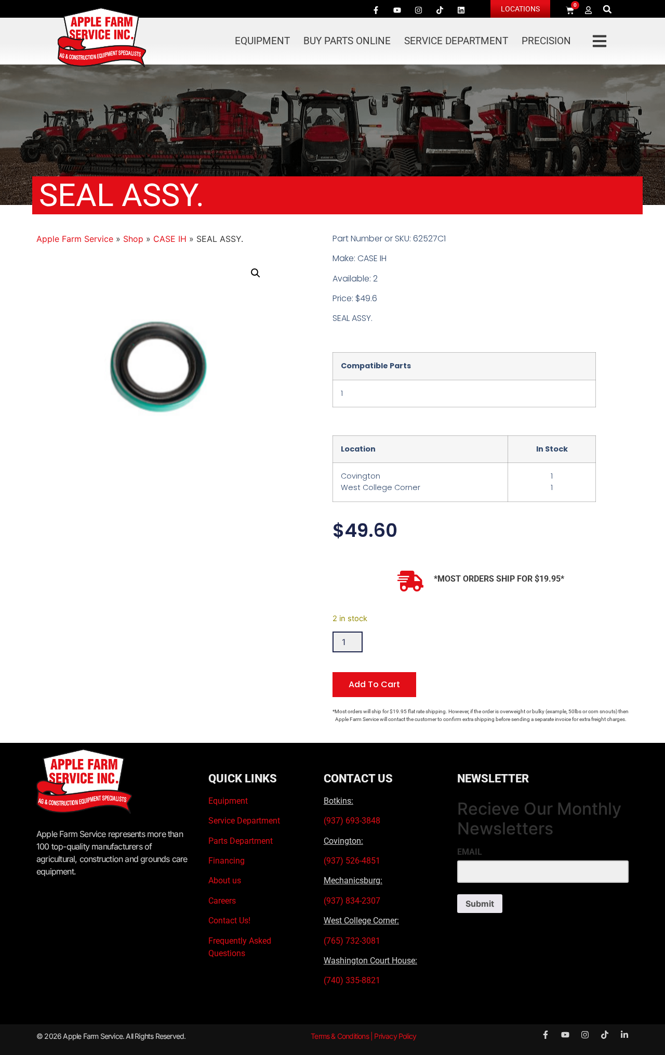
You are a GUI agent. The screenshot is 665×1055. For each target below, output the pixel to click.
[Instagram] (418, 10)
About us (224, 880)
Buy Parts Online (347, 41)
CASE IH (170, 239)
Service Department (456, 41)
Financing (226, 861)
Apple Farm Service (74, 239)
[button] (607, 9)
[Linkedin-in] (624, 1035)
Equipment (262, 41)
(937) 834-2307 (352, 901)
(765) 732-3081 (352, 941)
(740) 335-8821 (353, 980)
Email (469, 852)
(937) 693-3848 (352, 821)
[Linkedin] (461, 10)
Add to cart (374, 684)
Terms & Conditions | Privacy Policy (363, 1036)
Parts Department (240, 841)
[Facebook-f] (375, 10)
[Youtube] (397, 10)
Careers (222, 901)
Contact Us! (229, 920)
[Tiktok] (439, 10)
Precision (546, 41)
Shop (133, 239)
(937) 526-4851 (352, 861)
